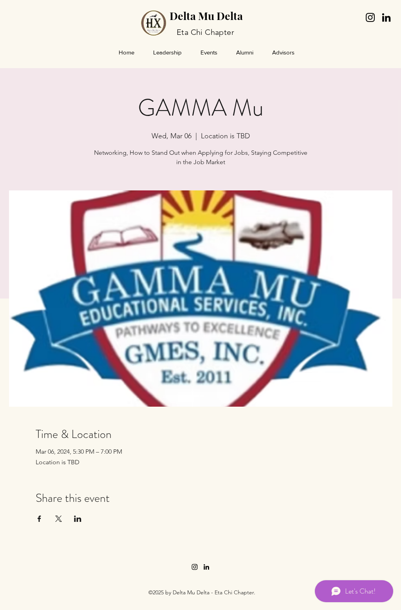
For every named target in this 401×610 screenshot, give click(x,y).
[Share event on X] (58, 519)
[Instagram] (370, 17)
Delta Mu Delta (206, 16)
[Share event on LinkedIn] (77, 519)
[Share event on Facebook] (39, 519)
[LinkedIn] (386, 17)
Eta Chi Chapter (205, 32)
